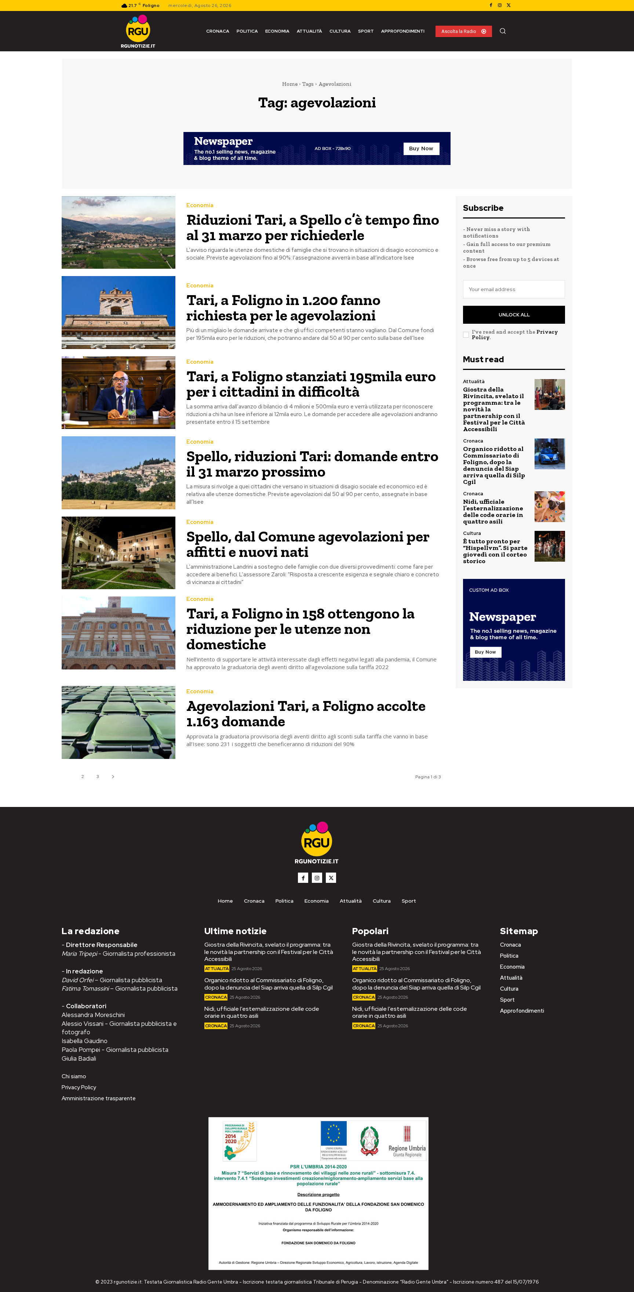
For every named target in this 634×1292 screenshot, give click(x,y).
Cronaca (473, 440)
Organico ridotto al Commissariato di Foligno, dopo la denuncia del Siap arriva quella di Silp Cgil (494, 465)
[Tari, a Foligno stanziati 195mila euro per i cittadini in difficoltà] (118, 392)
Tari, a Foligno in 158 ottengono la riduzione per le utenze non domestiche (300, 628)
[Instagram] (499, 5)
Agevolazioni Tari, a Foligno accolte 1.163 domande (306, 713)
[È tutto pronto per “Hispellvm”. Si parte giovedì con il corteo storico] (550, 546)
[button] (502, 30)
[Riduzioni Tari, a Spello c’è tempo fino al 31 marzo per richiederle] (118, 232)
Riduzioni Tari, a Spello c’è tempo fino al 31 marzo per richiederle (312, 227)
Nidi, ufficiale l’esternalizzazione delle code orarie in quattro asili (493, 511)
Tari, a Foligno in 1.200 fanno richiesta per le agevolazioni (283, 307)
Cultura (472, 533)
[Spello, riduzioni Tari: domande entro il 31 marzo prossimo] (118, 472)
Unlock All (514, 315)
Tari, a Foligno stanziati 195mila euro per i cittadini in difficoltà (311, 384)
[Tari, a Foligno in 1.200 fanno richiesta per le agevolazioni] (118, 312)
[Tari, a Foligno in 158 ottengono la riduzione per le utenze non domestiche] (118, 633)
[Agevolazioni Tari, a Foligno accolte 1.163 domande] (118, 722)
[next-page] (113, 776)
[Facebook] (491, 5)
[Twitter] (508, 5)
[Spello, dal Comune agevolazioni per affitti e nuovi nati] (118, 553)
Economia (200, 205)
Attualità (474, 381)
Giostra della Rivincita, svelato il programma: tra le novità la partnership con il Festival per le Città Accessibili (268, 951)
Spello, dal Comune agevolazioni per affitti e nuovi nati (308, 544)
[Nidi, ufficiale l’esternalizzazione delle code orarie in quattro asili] (550, 506)
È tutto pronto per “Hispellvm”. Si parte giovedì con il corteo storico (495, 551)
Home (290, 84)
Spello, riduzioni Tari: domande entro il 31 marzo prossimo (312, 464)
